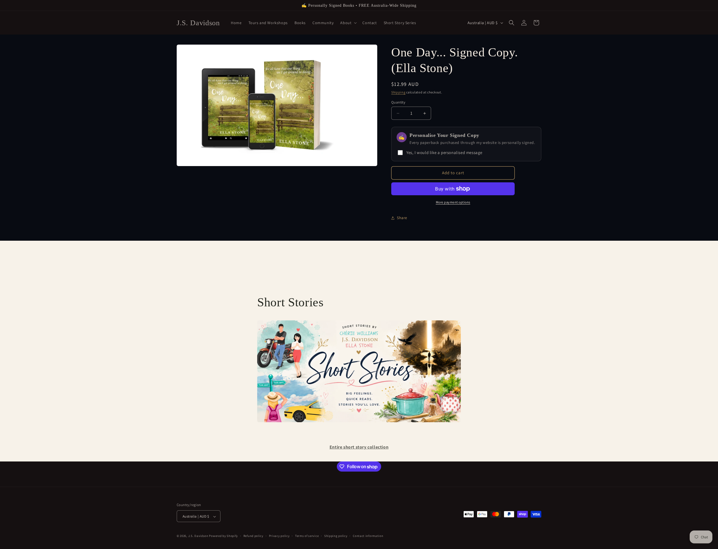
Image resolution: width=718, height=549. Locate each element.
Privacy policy (279, 536)
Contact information (368, 536)
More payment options (453, 202)
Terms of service (307, 536)
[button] (348, 23)
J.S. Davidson (198, 536)
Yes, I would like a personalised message (444, 152)
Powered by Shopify (223, 536)
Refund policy (253, 536)
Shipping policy (336, 536)
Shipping (398, 92)
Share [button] (402, 217)
